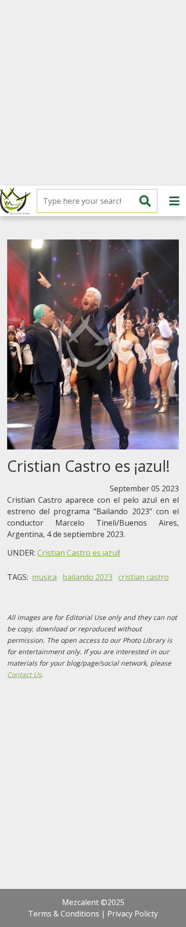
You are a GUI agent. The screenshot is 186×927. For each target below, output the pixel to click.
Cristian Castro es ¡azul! (78, 553)
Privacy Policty (132, 913)
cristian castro (143, 577)
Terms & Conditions (63, 913)
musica (44, 577)
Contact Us (24, 674)
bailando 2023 (87, 577)
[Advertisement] (93, 93)
